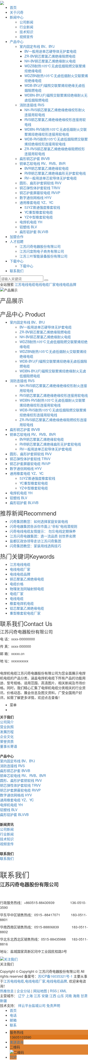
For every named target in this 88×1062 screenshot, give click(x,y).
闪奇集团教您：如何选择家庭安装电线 (39, 521)
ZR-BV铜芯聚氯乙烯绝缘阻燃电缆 (50, 56)
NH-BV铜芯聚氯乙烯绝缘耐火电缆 (50, 61)
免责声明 (53, 1005)
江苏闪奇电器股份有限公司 (40, 246)
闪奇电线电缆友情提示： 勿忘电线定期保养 (43, 531)
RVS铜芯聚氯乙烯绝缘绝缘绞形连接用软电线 (54, 395)
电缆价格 (16, 583)
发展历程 (7, 731)
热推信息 (7, 990)
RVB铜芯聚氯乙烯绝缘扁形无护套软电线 (55, 173)
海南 (76, 995)
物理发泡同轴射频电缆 (27, 588)
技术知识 (26, 31)
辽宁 (21, 995)
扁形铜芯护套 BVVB (35, 158)
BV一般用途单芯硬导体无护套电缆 (50, 51)
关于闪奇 (16, 12)
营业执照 (7, 726)
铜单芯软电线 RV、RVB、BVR (43, 163)
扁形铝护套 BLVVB (34, 231)
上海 (29, 995)
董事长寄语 (8, 746)
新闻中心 (16, 17)
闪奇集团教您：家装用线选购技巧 (35, 545)
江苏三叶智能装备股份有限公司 (43, 256)
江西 (52, 995)
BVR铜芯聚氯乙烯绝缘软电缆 (46, 168)
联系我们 (16, 270)
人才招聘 (16, 241)
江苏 (37, 995)
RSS (53, 990)
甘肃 (84, 995)
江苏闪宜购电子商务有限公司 (42, 251)
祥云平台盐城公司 (31, 1005)
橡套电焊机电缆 (22, 603)
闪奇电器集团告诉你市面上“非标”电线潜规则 (43, 526)
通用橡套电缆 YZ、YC (36, 202)
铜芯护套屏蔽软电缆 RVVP (40, 192)
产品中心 (16, 41)
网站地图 (40, 990)
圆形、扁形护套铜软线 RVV (40, 182)
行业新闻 (26, 26)
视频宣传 (26, 36)
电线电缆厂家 (45, 284)
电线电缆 (16, 598)
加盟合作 (16, 236)
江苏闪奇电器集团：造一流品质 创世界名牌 (43, 536)
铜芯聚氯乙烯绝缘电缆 (27, 578)
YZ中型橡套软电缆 (38, 217)
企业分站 (23, 990)
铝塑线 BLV (28, 226)
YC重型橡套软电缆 (38, 212)
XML (63, 990)
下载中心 (16, 260)
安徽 (45, 995)
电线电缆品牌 (66, 284)
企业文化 (7, 736)
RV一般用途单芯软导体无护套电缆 (50, 178)
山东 (60, 995)
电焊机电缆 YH (31, 221)
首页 (13, 7)
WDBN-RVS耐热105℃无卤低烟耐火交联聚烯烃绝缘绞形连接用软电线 (55, 132)
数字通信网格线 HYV (35, 197)
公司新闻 (26, 22)
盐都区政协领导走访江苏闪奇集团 (35, 540)
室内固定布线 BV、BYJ (37, 46)
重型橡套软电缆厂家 (25, 613)
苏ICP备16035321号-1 (55, 976)
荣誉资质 (7, 741)
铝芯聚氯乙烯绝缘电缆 (27, 608)
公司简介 (7, 721)
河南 (68, 995)
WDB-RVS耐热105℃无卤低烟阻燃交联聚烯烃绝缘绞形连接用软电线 (56, 141)
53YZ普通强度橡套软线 (42, 207)
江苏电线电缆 (25, 284)
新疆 (3, 1000)
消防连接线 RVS (32, 104)
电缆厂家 (16, 593)
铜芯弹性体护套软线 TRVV (40, 187)
